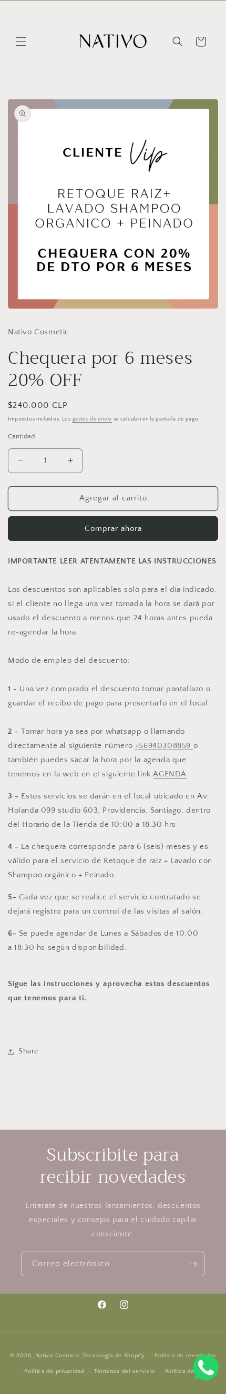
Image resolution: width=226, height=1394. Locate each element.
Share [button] (28, 1051)
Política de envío (188, 1371)
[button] (21, 41)
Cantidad (21, 436)
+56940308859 (164, 745)
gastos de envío (92, 419)
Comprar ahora (113, 528)
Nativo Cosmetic (58, 1355)
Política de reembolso (185, 1355)
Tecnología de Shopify (114, 1355)
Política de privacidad (54, 1371)
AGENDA (170, 774)
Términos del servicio (124, 1371)
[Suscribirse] (192, 1264)
